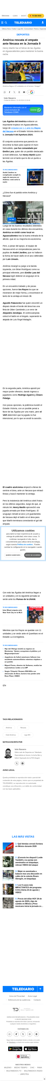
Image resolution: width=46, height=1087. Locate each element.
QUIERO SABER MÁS (13, 555)
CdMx (15, 16)
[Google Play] (15, 1049)
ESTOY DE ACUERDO (33, 555)
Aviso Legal (32, 996)
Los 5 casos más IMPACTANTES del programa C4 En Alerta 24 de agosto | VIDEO (28, 888)
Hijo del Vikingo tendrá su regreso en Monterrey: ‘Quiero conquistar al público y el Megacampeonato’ (23, 651)
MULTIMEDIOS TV (13, 1071)
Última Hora (6, 29)
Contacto (37, 1000)
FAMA (39, 1068)
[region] (23, 6)
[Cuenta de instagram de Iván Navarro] (23, 763)
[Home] (23, 22)
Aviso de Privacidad (17, 996)
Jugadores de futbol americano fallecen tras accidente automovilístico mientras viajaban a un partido (23, 659)
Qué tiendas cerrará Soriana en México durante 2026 (29, 845)
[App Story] (31, 1049)
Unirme (33, 110)
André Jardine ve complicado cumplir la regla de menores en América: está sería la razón (12, 177)
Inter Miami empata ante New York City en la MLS (12, 611)
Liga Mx (20, 29)
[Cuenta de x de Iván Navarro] (17, 763)
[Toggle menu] (2, 22)
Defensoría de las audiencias (19, 1000)
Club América (11, 735)
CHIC (32, 1068)
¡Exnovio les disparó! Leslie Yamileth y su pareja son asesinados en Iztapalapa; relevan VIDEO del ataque (29, 861)
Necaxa (23, 728)
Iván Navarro (10, 98)
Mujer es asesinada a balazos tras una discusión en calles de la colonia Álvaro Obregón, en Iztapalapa (28, 875)
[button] (5, 92)
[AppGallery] (23, 1057)
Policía (36, 29)
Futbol (14, 29)
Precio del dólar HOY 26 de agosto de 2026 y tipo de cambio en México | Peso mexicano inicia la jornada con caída (28, 904)
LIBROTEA (24, 1074)
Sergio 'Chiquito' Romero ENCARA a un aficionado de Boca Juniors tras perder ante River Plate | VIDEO (22, 673)
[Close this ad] (44, 1079)
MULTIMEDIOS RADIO (33, 1071)
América (9, 728)
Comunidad (28, 29)
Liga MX (27, 735)
